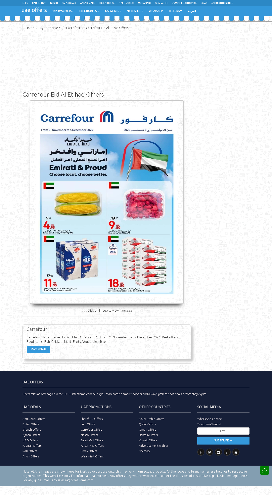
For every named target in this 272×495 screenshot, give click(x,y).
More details (38, 349)
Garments (112, 11)
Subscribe (222, 440)
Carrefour (39, 3)
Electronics (88, 11)
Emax (204, 3)
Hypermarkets (61, 11)
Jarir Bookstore (222, 3)
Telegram (175, 11)
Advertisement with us (153, 445)
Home (30, 28)
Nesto (54, 3)
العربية (192, 11)
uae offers (34, 10)
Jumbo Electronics (184, 3)
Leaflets (136, 11)
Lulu (25, 3)
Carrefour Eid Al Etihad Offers (107, 28)
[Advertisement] (136, 63)
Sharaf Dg (161, 3)
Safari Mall (69, 3)
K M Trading (126, 3)
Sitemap (144, 451)
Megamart (144, 3)
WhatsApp (156, 11)
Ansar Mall (87, 3)
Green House (107, 3)
